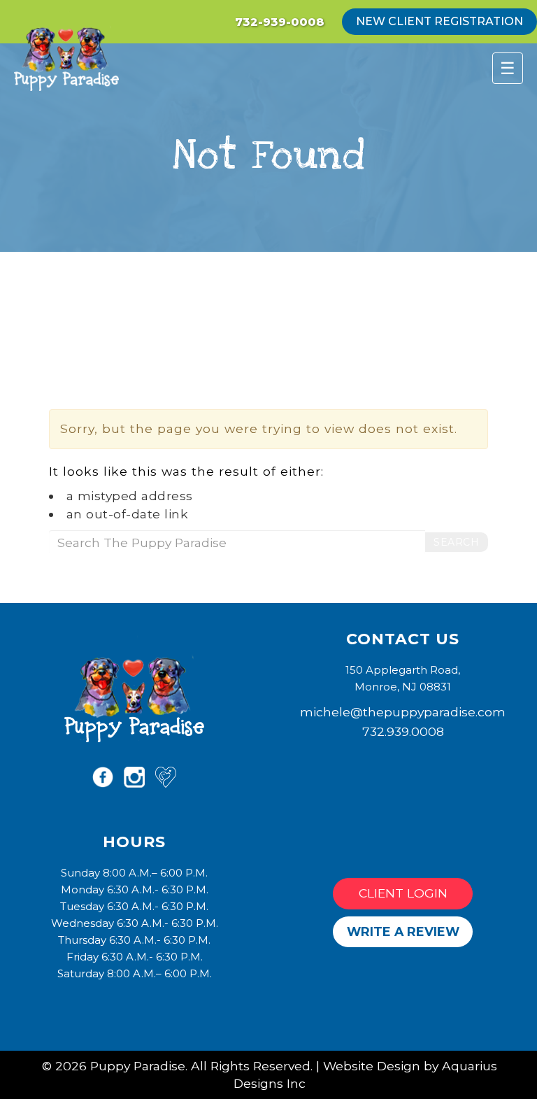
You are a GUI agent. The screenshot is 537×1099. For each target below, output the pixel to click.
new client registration (439, 21)
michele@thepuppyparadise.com (403, 711)
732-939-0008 (279, 22)
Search (456, 542)
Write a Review (403, 931)
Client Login (403, 893)
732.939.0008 (403, 731)
